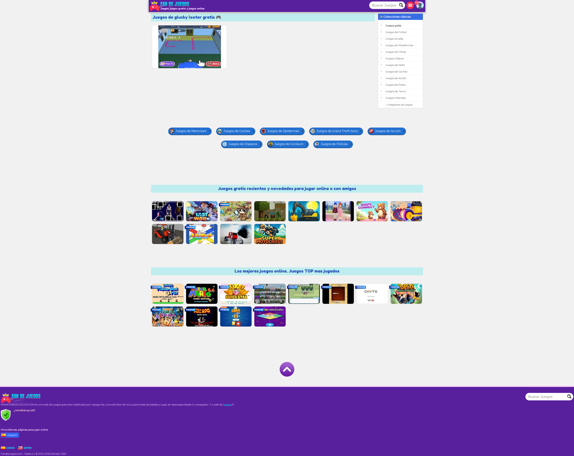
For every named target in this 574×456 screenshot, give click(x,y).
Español (12, 435)
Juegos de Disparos (243, 144)
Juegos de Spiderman (283, 131)
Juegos (227, 404)
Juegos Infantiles (396, 98)
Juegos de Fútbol (396, 32)
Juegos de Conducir (289, 144)
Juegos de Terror (396, 91)
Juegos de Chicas (396, 52)
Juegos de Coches (396, 71)
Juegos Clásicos (395, 58)
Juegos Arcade (394, 38)
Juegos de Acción (396, 78)
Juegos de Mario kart (191, 131)
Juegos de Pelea (395, 84)
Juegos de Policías (334, 144)
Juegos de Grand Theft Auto (337, 131)
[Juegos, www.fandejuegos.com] (169, 6)
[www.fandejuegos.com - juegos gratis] (21, 398)
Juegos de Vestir (395, 65)
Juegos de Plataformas (399, 45)
